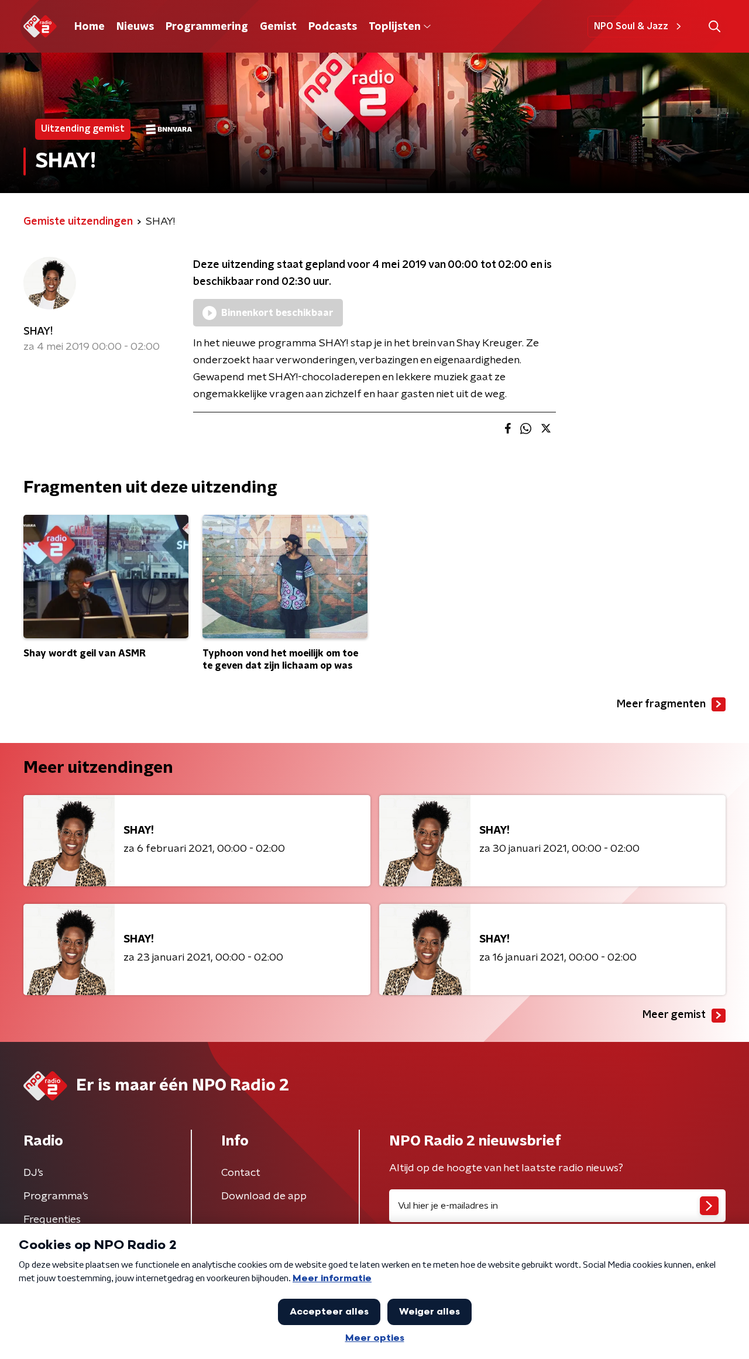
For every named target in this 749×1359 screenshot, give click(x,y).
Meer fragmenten (661, 704)
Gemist (278, 27)
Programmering (207, 27)
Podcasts (332, 27)
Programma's (55, 1196)
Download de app (264, 1196)
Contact (240, 1173)
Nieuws (135, 27)
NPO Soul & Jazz (631, 26)
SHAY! (38, 331)
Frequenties (52, 1220)
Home (89, 27)
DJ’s (33, 1173)
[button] (714, 26)
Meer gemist (674, 1015)
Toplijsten (394, 27)
